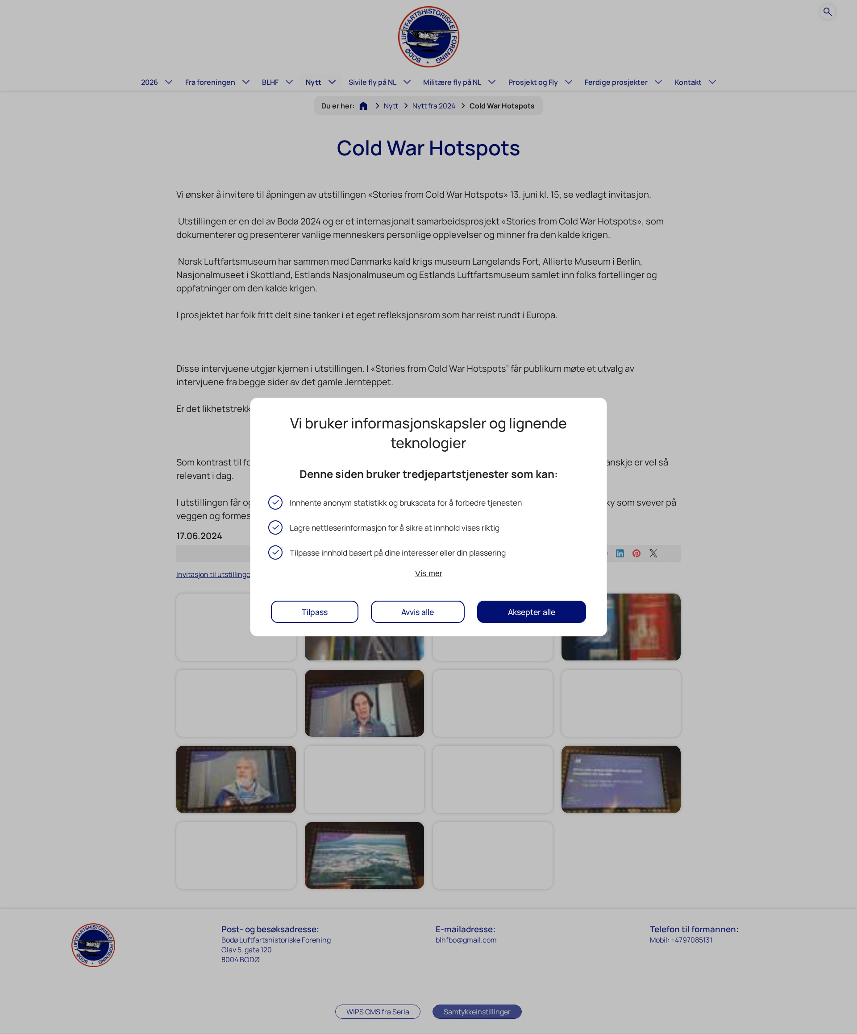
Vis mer (428, 573)
